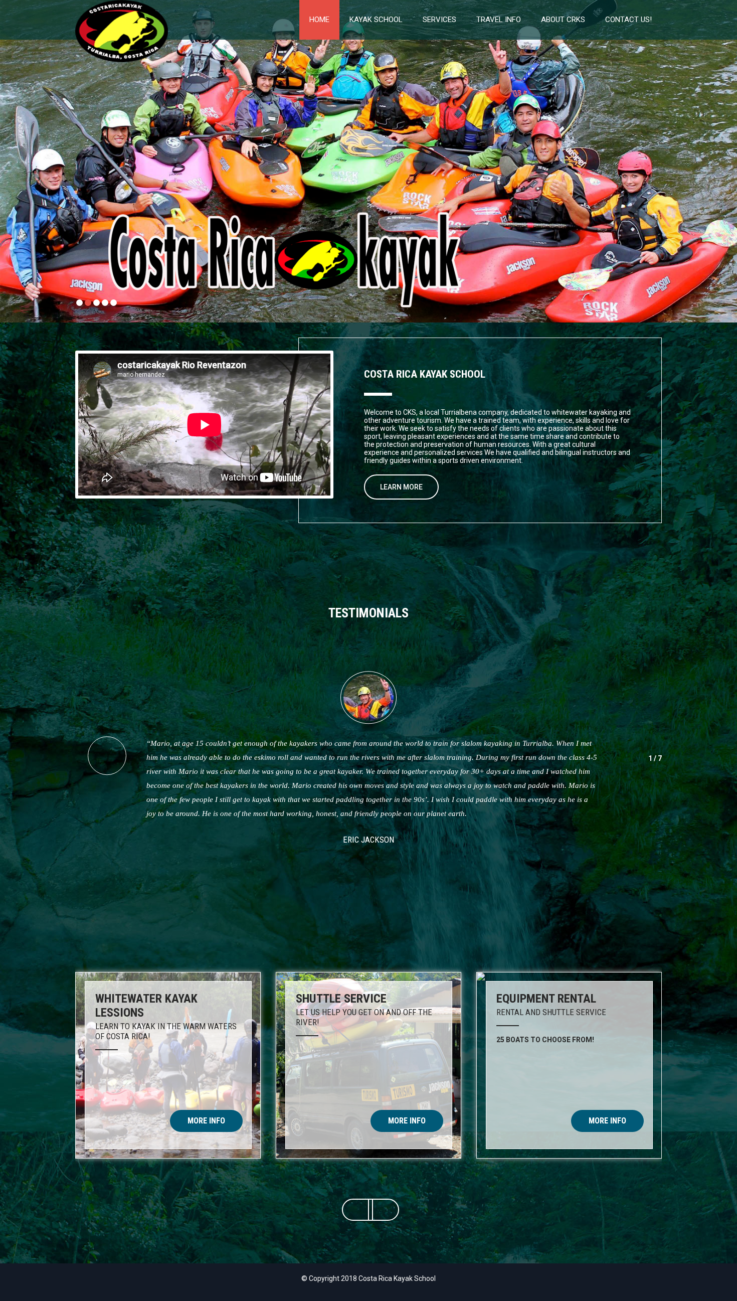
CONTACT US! (628, 19)
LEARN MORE (401, 487)
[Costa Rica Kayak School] (121, 4)
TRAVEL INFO (498, 19)
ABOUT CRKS (563, 19)
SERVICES (439, 19)
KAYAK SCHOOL (376, 19)
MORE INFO (206, 1120)
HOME (319, 19)
